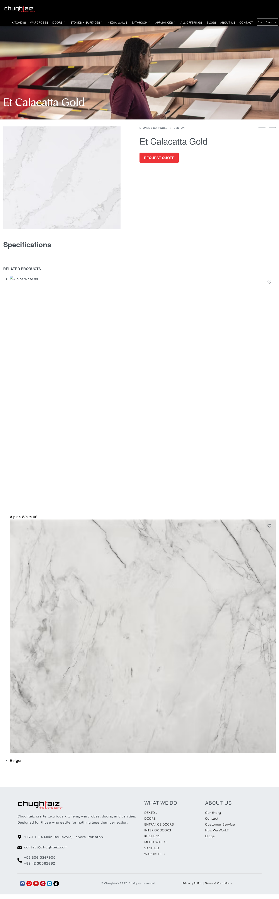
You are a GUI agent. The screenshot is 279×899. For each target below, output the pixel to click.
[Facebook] (22, 883)
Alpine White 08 (23, 516)
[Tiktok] (56, 883)
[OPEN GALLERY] (62, 177)
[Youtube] (36, 883)
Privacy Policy (192, 883)
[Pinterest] (43, 883)
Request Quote (159, 157)
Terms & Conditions (218, 883)
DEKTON (179, 128)
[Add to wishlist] (269, 282)
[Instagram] (29, 883)
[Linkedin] (49, 883)
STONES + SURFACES (153, 128)
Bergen (16, 760)
